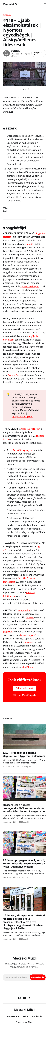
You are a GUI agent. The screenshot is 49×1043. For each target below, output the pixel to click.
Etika (25, 1016)
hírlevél (7, 15)
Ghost (30, 1022)
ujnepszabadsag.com (22, 416)
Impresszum (13, 1016)
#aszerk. (15, 50)
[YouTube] (24, 998)
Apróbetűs (37, 1016)
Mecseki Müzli (12, 4)
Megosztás (38, 53)
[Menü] (45, 4)
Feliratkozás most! (24, 688)
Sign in (32, 695)
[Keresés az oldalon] (41, 4)
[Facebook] (19, 998)
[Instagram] (29, 998)
